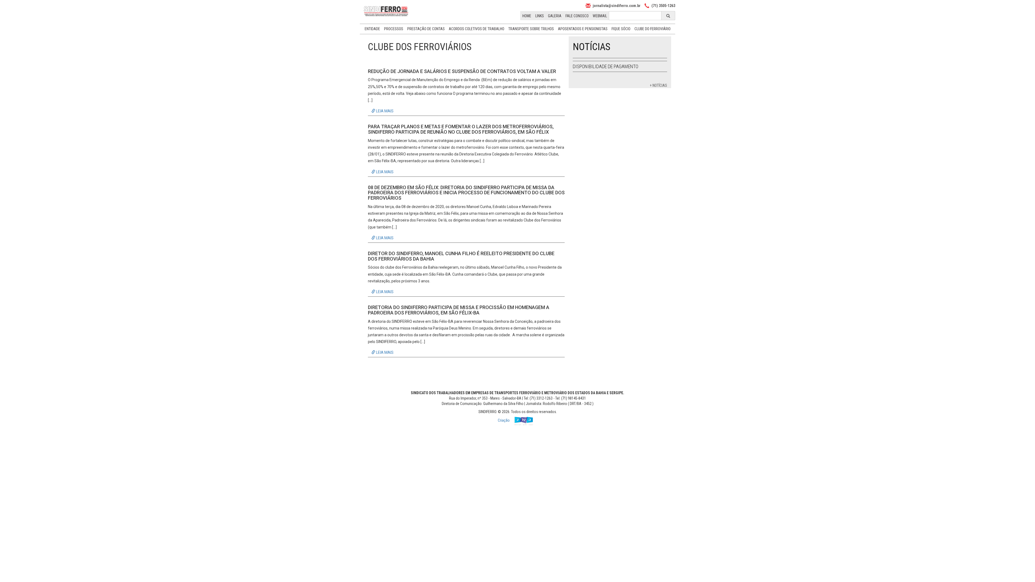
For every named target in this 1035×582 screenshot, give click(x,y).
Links (539, 16)
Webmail (600, 16)
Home (526, 16)
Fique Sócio (621, 29)
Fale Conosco (577, 16)
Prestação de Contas (426, 29)
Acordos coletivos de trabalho (476, 29)
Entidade (372, 29)
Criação (504, 420)
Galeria (554, 16)
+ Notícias (658, 85)
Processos (393, 29)
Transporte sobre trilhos (531, 29)
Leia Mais (384, 111)
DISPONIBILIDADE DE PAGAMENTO (605, 66)
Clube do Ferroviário (652, 29)
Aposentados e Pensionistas (583, 29)
